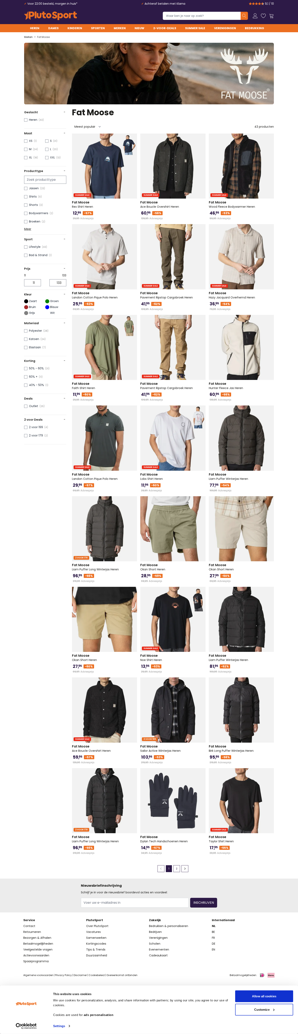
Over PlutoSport (97, 926)
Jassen (34, 188)
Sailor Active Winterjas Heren (160, 748)
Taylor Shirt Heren (221, 839)
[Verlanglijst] (263, 15)
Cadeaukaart (158, 955)
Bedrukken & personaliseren (168, 926)
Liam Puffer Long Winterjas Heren (95, 567)
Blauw (54, 307)
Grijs (32, 313)
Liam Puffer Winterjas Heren (228, 476)
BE (213, 932)
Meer (27, 229)
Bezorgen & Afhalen (37, 938)
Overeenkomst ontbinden (121, 975)
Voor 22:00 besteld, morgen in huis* (52, 4)
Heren (34, 28)
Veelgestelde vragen (38, 949)
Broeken (34, 221)
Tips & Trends (95, 949)
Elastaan (35, 347)
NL (213, 926)
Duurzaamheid (96, 955)
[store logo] (50, 16)
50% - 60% (36, 368)
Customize (262, 1009)
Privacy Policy (63, 975)
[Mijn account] (255, 15)
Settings (59, 1026)
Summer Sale (195, 28)
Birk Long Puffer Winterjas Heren (231, 748)
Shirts (33, 197)
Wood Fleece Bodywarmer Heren (232, 204)
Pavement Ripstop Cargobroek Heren (166, 295)
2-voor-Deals (164, 28)
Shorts (33, 205)
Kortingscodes (96, 944)
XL (30, 157)
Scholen (154, 944)
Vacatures (93, 932)
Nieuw (139, 28)
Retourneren (32, 932)
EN (213, 949)
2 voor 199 (36, 427)
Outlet (33, 406)
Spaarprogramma (36, 961)
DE (213, 944)
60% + (33, 377)
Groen (54, 301)
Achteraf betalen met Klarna (165, 4)
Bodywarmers (38, 213)
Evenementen (159, 949)
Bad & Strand (38, 255)
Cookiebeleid (97, 975)
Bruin (32, 307)
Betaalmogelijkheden (38, 944)
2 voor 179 (36, 435)
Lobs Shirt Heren (151, 476)
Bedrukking (254, 28)
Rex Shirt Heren (82, 204)
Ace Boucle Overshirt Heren (159, 204)
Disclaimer (80, 975)
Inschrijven (203, 902)
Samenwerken (96, 938)
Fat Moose (43, 37)
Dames (53, 28)
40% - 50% (36, 385)
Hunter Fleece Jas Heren (226, 386)
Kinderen (75, 28)
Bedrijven (155, 932)
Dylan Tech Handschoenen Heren (164, 839)
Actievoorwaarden (36, 955)
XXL (52, 157)
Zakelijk (155, 920)
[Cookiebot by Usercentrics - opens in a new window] (26, 1026)
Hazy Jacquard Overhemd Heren (232, 295)
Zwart (33, 301)
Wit (52, 313)
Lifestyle (35, 247)
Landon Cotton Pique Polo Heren (95, 295)
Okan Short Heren (152, 567)
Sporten (98, 28)
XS (30, 141)
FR (213, 938)
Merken (120, 28)
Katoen (34, 339)
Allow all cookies (264, 996)
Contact (29, 926)
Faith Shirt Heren (83, 386)
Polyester (35, 331)
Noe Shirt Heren (151, 657)
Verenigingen (225, 28)
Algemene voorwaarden (38, 975)
